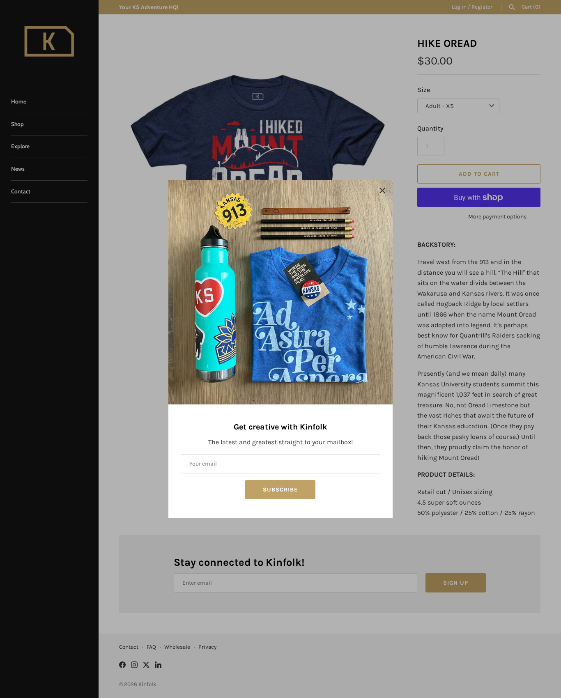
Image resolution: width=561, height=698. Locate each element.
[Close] (382, 190)
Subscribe (280, 489)
